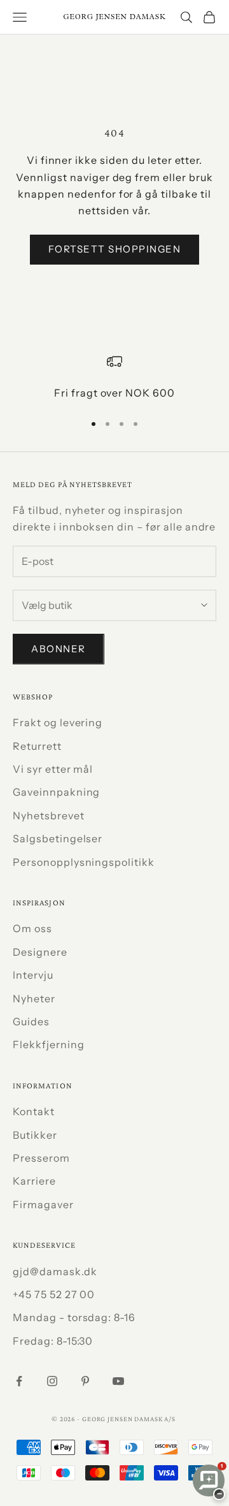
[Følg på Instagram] (52, 1381)
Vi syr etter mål (53, 769)
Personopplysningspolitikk (84, 862)
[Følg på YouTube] (118, 1381)
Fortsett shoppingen (114, 249)
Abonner (58, 649)
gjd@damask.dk (55, 1271)
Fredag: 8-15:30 (53, 1340)
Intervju (33, 975)
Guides (31, 1021)
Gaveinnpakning (56, 792)
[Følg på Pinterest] (85, 1381)
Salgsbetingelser (57, 838)
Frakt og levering (57, 722)
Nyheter (34, 998)
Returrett (37, 746)
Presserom (41, 1157)
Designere (40, 952)
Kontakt (34, 1111)
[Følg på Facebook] (19, 1381)
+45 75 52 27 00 (54, 1294)
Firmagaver (43, 1204)
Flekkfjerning (48, 1044)
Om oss (32, 928)
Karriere (34, 1180)
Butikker (35, 1135)
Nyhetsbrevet (49, 815)
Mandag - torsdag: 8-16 (74, 1317)
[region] (114, 377)
